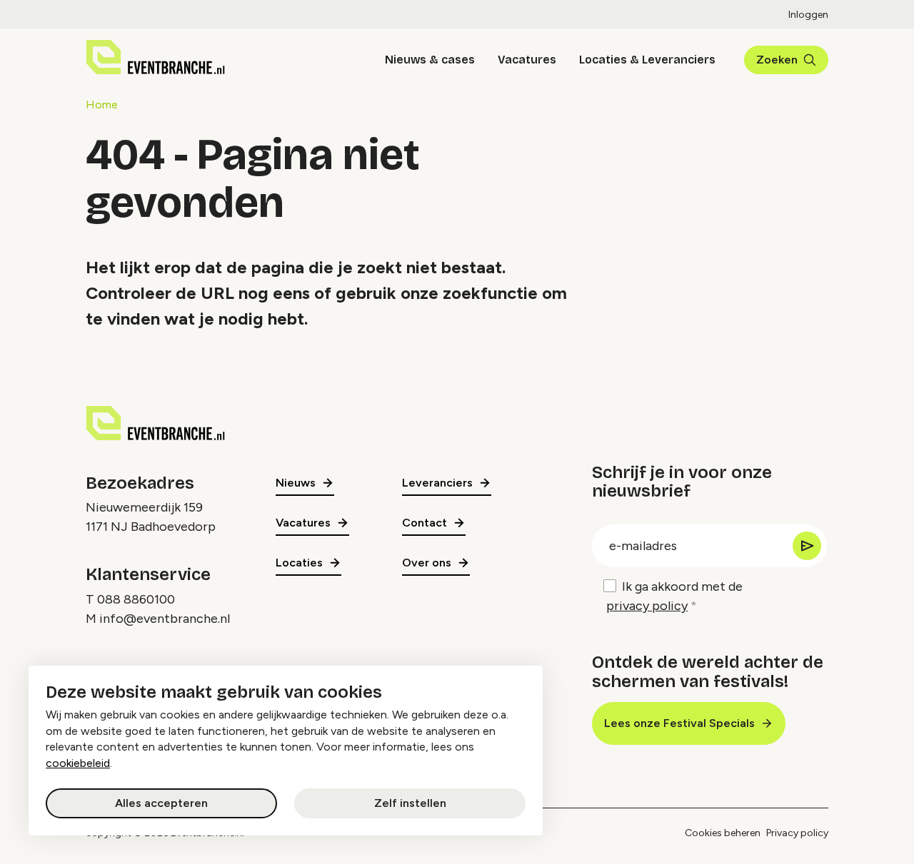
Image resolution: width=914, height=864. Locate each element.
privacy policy (647, 606)
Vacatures (527, 59)
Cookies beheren (722, 833)
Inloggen (808, 15)
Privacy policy (797, 833)
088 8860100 (136, 599)
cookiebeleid (78, 763)
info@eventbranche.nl (164, 618)
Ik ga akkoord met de (674, 596)
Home (102, 104)
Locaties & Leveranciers (647, 59)
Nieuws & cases (430, 59)
